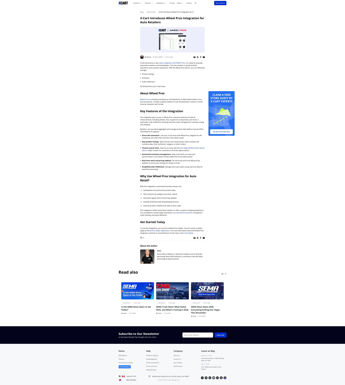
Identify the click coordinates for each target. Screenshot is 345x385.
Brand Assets (178, 366)
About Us (177, 355)
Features (148, 3)
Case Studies (178, 363)
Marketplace (123, 355)
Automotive (151, 12)
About (179, 3)
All (222, 274)
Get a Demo (220, 3)
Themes (121, 359)
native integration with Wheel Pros (172, 63)
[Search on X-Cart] (195, 3)
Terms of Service (151, 366)
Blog (142, 12)
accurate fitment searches (183, 213)
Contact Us (177, 359)
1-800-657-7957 (131, 376)
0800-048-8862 (131, 380)
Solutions (136, 3)
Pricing (172, 3)
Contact (189, 3)
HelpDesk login (151, 370)
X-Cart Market (188, 233)
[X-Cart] (123, 3)
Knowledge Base (151, 359)
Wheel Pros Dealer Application (158, 231)
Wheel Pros (144, 99)
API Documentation (152, 363)
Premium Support (152, 355)
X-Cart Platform (124, 367)
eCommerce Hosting (126, 363)
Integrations (160, 3)
